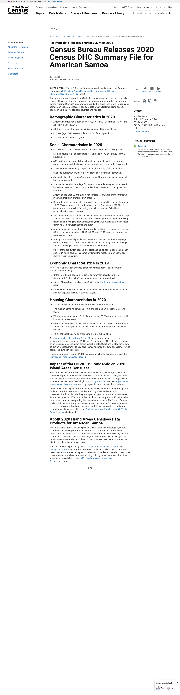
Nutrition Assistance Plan (112, 282)
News (116, 7)
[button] (90, 28)
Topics (40, 13)
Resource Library (113, 13)
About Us (148, 7)
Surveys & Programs (84, 13)
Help (170, 7)
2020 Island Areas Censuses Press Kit (68, 357)
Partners (39, 7)
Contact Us (160, 7)
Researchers (51, 7)
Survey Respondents (81, 7)
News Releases (78, 36)
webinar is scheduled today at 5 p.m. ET (71, 338)
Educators (64, 7)
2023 (87, 36)
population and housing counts (103, 446)
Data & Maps (57, 13)
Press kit (142, 146)
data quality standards (96, 381)
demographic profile (59, 449)
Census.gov (56, 36)
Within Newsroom (15, 42)
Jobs (139, 7)
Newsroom (66, 36)
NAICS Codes (127, 7)
